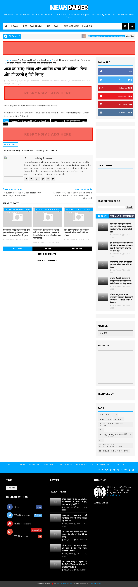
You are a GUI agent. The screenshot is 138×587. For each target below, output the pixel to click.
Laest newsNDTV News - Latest (112, 424)
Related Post (11, 203)
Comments (128, 216)
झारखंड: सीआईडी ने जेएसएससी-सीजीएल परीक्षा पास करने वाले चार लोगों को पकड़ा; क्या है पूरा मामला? (121, 280)
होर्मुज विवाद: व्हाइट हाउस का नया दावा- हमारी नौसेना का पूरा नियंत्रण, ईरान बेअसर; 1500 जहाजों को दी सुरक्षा (16, 233)
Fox (115, 415)
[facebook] (99, 469)
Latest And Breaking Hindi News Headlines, (50, 81)
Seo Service (71, 26)
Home (7, 60)
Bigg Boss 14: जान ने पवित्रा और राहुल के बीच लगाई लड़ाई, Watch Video (74, 548)
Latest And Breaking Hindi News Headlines (100, 36)
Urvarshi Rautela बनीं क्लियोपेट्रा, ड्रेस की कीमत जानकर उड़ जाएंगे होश (74, 518)
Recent (102, 216)
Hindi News (52, 26)
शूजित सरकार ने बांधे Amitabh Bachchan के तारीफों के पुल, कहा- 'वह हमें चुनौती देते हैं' (74, 501)
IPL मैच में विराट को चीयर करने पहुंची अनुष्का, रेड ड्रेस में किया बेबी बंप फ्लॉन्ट (74, 534)
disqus (47, 248)
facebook (77, 248)
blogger (17, 248)
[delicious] (133, 469)
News (14, 26)
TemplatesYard (65, 584)
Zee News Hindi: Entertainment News (110, 445)
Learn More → (114, 495)
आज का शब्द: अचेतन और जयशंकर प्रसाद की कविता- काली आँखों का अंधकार (76, 233)
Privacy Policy (84, 465)
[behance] (125, 469)
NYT (101, 430)
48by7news (95, 584)
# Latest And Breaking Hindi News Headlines (30, 121)
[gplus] (106, 469)
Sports (11, 488)
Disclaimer (65, 465)
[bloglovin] (114, 469)
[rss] (121, 469)
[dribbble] (118, 469)
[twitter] (102, 469)
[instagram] (129, 469)
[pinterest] (110, 469)
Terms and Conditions (42, 465)
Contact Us (103, 465)
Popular (115, 216)
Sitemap (20, 465)
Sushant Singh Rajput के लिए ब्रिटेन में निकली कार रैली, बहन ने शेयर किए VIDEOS (74, 564)
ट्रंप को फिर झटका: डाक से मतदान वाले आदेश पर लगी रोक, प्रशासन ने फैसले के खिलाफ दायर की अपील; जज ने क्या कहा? (47, 234)
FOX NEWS (104, 415)
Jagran (118, 419)
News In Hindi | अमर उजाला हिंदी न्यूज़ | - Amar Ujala (71, 60)
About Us (119, 465)
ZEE (101, 440)
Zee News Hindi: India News (114, 451)
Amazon (87, 26)
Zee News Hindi (32, 26)
